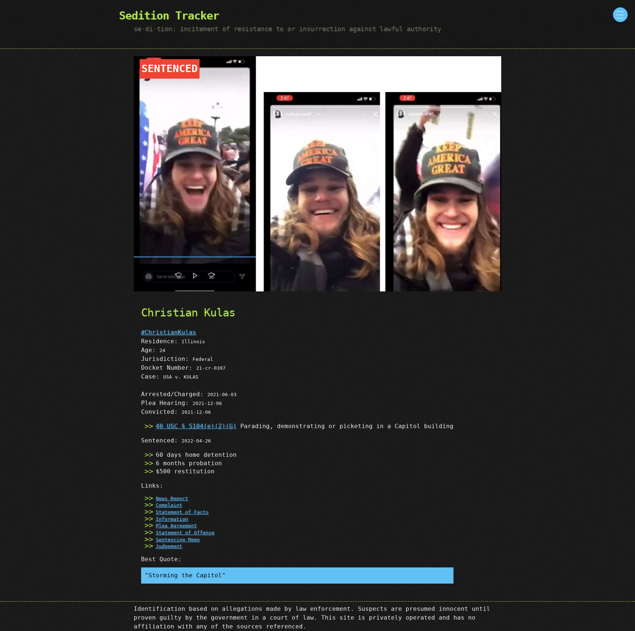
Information (172, 519)
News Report (172, 498)
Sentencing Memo (178, 539)
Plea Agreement (176, 525)
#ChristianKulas (168, 332)
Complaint (169, 505)
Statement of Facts (182, 512)
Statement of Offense (185, 532)
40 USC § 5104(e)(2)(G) (196, 426)
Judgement (169, 546)
